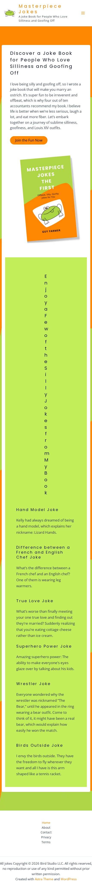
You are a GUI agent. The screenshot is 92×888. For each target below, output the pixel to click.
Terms (46, 842)
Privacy (46, 837)
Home (46, 823)
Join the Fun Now (28, 140)
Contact (46, 832)
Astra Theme (44, 879)
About (46, 827)
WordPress (69, 879)
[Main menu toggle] (83, 13)
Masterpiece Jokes (40, 9)
